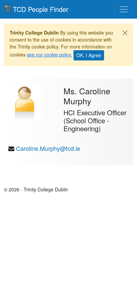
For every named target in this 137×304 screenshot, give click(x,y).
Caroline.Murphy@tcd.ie (48, 148)
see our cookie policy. (49, 54)
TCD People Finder (40, 9)
